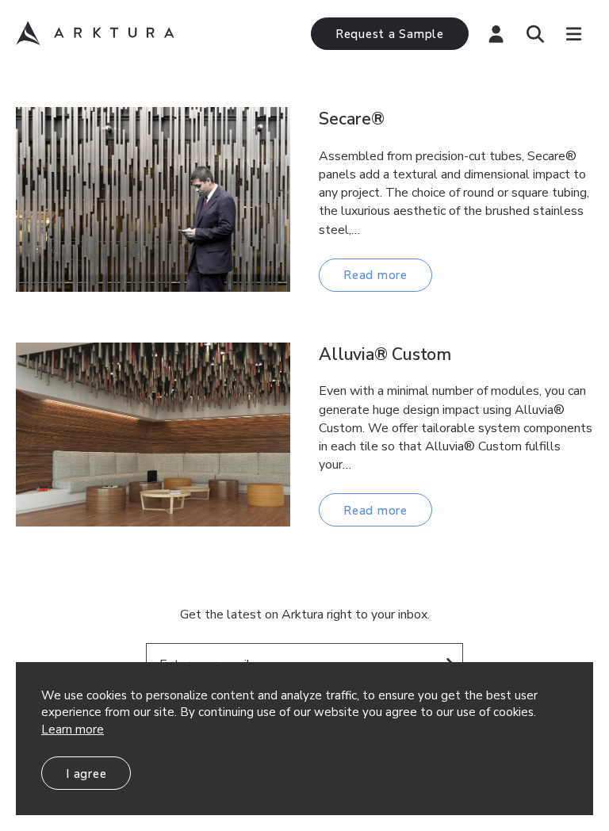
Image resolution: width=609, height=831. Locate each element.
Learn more (72, 729)
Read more (375, 275)
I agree (86, 774)
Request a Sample (389, 34)
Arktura (95, 33)
